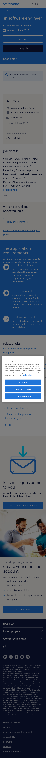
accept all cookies (23, 396)
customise (23, 382)
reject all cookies (23, 389)
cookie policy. (27, 375)
